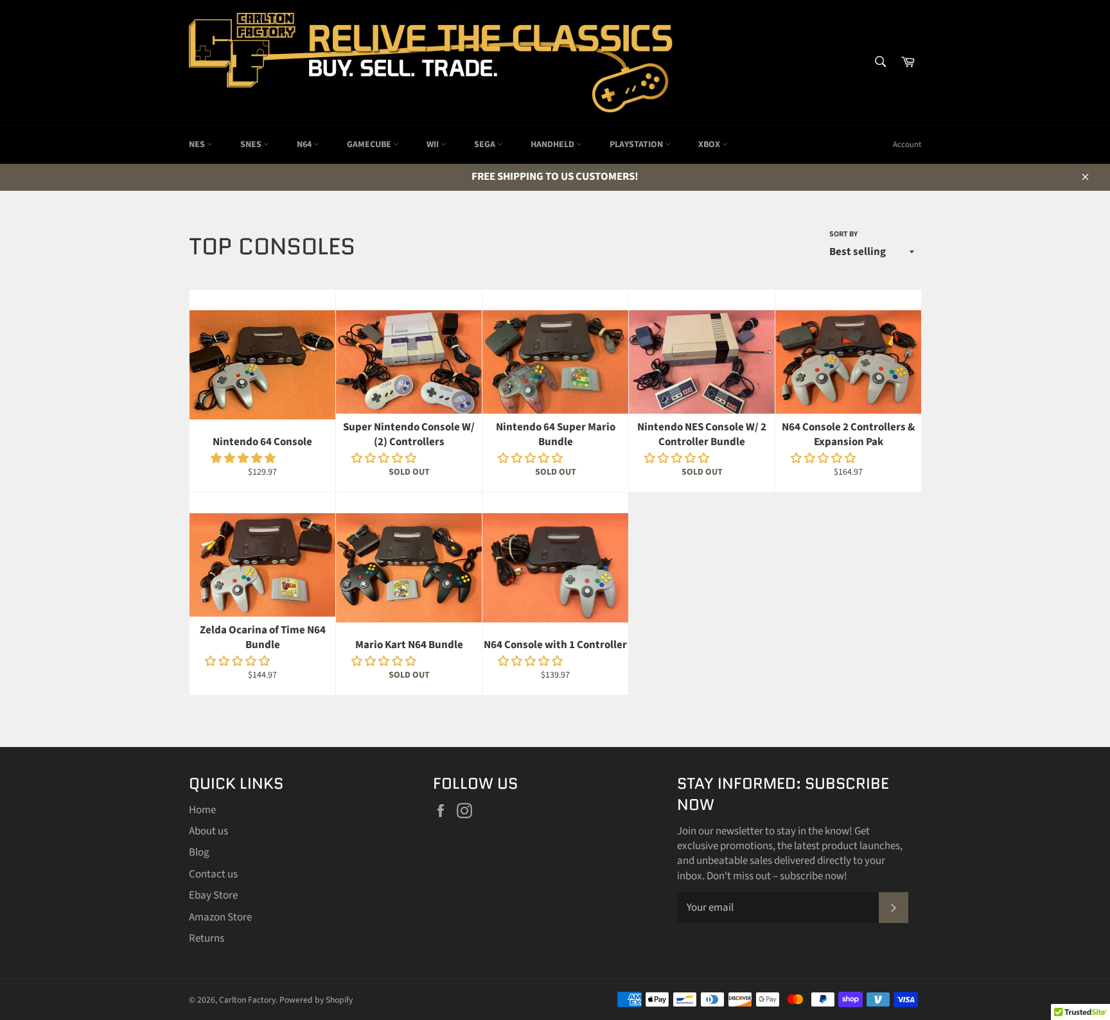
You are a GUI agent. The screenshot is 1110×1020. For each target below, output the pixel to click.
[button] (244, 458)
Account (907, 144)
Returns (206, 938)
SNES (251, 144)
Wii (434, 144)
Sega (485, 144)
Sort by (843, 234)
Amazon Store (220, 917)
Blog (199, 852)
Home (202, 810)
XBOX (710, 144)
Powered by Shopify (316, 1000)
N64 (305, 144)
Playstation (637, 144)
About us (208, 831)
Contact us (213, 874)
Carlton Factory (247, 1000)
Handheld (553, 144)
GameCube (370, 144)
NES (198, 144)
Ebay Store (213, 895)
